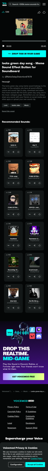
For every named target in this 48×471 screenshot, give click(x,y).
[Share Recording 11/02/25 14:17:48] (13, 276)
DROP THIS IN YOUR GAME (26, 53)
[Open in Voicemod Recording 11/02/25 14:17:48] (8, 276)
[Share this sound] (39, 12)
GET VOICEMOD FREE (23, 376)
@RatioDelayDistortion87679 (18, 76)
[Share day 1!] (34, 151)
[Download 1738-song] (18, 183)
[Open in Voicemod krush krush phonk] (29, 276)
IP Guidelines (31, 411)
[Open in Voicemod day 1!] (29, 151)
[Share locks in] (13, 151)
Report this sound (8, 111)
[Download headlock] (18, 245)
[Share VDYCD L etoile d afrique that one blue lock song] (34, 214)
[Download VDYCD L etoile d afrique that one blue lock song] (39, 214)
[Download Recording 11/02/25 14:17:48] (18, 276)
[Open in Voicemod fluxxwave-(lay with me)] (29, 245)
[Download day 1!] (39, 151)
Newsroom (12, 428)
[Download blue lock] (18, 307)
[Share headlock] (13, 245)
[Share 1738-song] (13, 183)
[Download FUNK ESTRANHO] (39, 183)
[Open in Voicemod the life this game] (29, 307)
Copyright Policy (14, 411)
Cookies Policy (36, 458)
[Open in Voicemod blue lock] (8, 307)
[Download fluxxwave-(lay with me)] (39, 245)
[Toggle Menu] (44, 4)
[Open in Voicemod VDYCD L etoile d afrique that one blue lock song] (29, 214)
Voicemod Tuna (7, 391)
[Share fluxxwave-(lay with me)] (34, 245)
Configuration (16, 464)
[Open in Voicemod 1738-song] (8, 183)
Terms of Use (31, 407)
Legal (10, 423)
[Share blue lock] (13, 307)
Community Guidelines (30, 417)
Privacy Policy (13, 407)
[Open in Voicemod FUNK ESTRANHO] (29, 183)
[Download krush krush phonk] (39, 276)
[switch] (3, 46)
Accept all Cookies (35, 464)
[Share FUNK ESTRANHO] (34, 183)
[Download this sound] (44, 12)
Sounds (17, 391)
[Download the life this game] (39, 307)
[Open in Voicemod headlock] (8, 245)
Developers (30, 423)
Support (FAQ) (31, 428)
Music (25, 391)
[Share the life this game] (34, 307)
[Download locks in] (18, 151)
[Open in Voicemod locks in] (8, 151)
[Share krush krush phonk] (34, 276)
